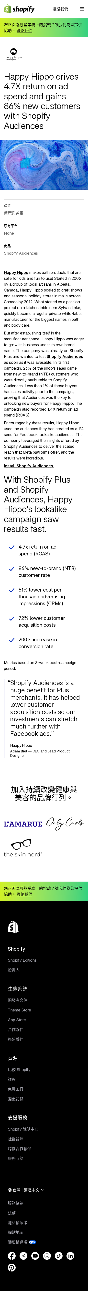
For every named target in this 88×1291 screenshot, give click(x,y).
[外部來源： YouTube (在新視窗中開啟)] (35, 1256)
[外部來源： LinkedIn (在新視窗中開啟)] (70, 1256)
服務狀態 (15, 1158)
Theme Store (19, 1010)
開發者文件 (17, 1000)
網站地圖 (15, 1232)
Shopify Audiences (65, 356)
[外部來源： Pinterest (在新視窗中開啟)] (12, 1267)
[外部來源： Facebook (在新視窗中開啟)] (12, 1256)
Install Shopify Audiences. (29, 465)
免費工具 (15, 1089)
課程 (12, 1079)
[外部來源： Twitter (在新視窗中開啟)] (23, 1256)
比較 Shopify (19, 1069)
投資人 (14, 970)
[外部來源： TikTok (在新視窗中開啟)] (59, 1256)
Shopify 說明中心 (23, 1129)
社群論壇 (15, 1138)
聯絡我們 (60, 8)
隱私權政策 (17, 1222)
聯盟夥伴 (15, 1039)
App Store (17, 1019)
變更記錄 (15, 1098)
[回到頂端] (13, 927)
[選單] (82, 9)
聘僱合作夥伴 (19, 1148)
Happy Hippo (16, 272)
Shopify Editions (22, 960)
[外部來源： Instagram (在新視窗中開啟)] (47, 1256)
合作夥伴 (15, 1029)
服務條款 (15, 1203)
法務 (12, 1212)
